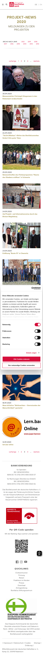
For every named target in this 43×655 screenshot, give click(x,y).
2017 (5, 44)
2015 (18, 44)
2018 (35, 42)
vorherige (12, 61)
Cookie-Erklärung (28, 644)
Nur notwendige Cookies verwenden (21, 365)
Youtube (25, 562)
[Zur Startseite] (21, 4)
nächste (36, 61)
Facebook (17, 562)
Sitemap (37, 643)
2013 (31, 44)
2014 (24, 44)
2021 (22, 42)
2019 (29, 42)
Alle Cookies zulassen (21, 359)
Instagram (21, 562)
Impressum (8, 643)
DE (36, 5)
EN (41, 5)
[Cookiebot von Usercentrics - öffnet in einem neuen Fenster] (31, 288)
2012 (37, 44)
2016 (11, 44)
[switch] (38, 331)
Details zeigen (31, 353)
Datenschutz (18, 643)
